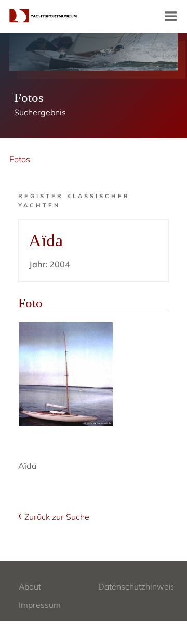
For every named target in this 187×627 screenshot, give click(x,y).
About (30, 586)
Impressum (40, 604)
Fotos (19, 159)
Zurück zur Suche (56, 517)
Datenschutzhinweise (139, 586)
